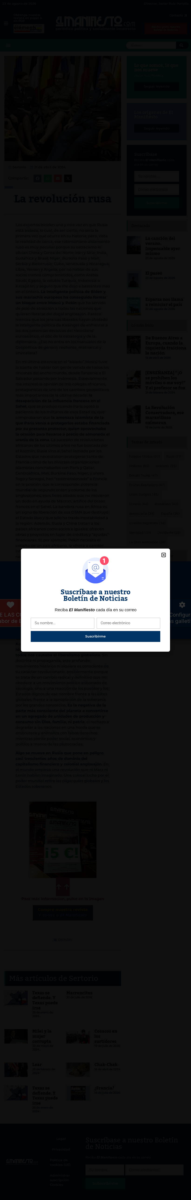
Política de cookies (71, 632)
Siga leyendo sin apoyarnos (97, 614)
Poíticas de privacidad (113, 632)
